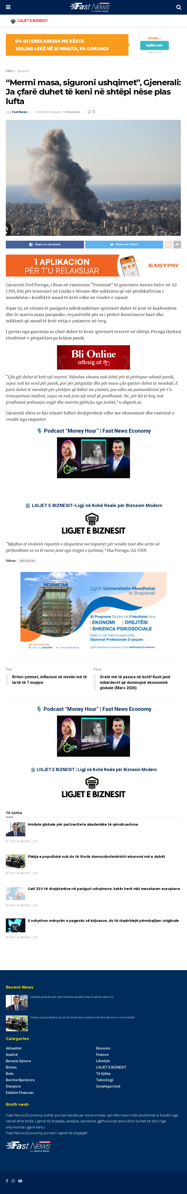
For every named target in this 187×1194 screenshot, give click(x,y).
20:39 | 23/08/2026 (19, 937)
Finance (102, 1055)
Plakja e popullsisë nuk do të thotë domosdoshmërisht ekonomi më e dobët (96, 856)
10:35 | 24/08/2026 (19, 873)
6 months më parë (48, 112)
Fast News (20, 112)
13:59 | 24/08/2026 (19, 841)
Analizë (12, 1055)
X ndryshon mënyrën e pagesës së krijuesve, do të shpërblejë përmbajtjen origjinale (103, 920)
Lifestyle (103, 1061)
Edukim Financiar (20, 1093)
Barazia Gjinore (18, 1061)
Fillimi (10, 71)
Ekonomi (23, 71)
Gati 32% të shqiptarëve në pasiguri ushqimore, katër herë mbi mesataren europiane (104, 889)
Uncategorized (108, 1086)
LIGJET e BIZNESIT (111, 1067)
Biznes (11, 1067)
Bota (9, 1074)
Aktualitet (13, 1048)
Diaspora (13, 1086)
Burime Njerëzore (20, 1080)
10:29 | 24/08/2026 (19, 905)
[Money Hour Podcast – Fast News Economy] (93, 457)
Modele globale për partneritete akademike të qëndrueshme (83, 824)
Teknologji (104, 1080)
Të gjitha (103, 1074)
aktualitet (27, 561)
